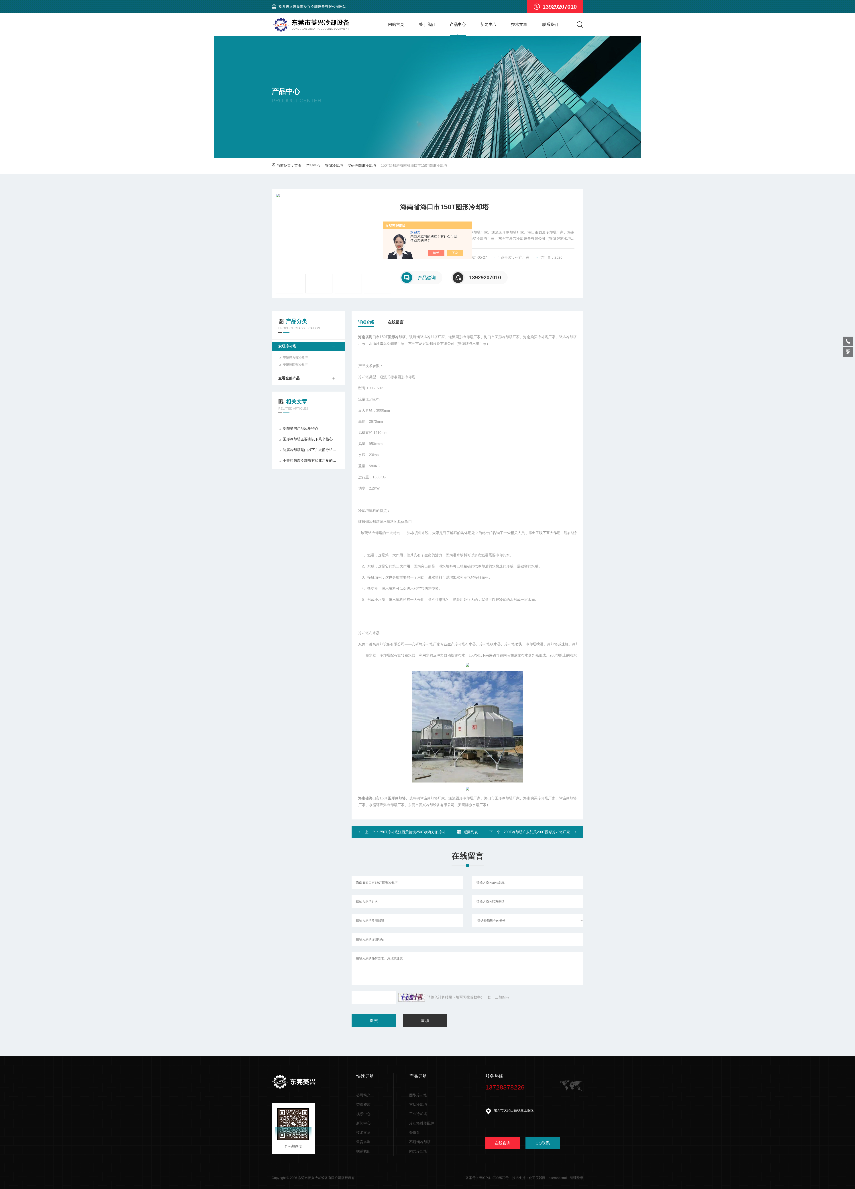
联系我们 (550, 24)
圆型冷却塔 (418, 1095)
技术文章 (519, 24)
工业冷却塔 (418, 1114)
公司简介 (363, 1095)
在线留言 (396, 322)
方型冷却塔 (418, 1104)
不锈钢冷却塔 (420, 1142)
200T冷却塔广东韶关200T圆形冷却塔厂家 (537, 832)
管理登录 (576, 1178)
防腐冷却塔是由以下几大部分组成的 (310, 450)
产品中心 (458, 24)
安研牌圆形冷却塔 (362, 165)
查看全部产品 (289, 378)
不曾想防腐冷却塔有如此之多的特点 (310, 460)
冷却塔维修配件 (421, 1123)
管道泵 (414, 1132)
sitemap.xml (558, 1178)
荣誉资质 (363, 1104)
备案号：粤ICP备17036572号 (487, 1178)
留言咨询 (363, 1142)
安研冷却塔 (334, 165)
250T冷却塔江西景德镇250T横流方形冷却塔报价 (417, 832)
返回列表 (471, 832)
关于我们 (427, 24)
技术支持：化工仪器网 (529, 1178)
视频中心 (363, 1114)
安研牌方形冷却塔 (295, 357)
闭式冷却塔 (418, 1151)
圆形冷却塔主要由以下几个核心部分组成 (310, 439)
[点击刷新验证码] (411, 997)
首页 (297, 165)
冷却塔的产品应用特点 (300, 428)
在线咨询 (503, 1143)
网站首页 (396, 24)
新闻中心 (488, 24)
